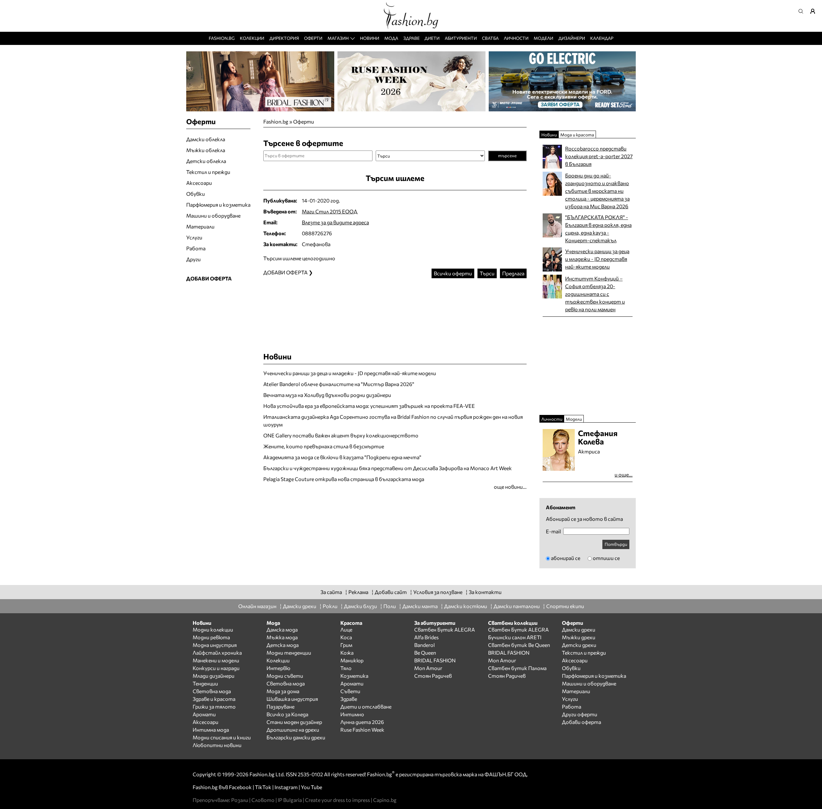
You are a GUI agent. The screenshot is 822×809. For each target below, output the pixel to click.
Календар (601, 38)
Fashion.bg (222, 38)
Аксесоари (199, 183)
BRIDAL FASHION (435, 660)
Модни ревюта (211, 637)
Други (193, 259)
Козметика (354, 676)
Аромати (204, 714)
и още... (624, 474)
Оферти (313, 38)
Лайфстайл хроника (217, 653)
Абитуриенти (461, 38)
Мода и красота (577, 134)
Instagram (286, 787)
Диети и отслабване (365, 706)
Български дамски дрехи (296, 737)
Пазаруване (280, 706)
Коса (346, 637)
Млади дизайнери (213, 676)
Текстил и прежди (208, 172)
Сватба (490, 38)
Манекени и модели (216, 660)
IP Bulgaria (290, 800)
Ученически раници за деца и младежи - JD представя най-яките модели (349, 373)
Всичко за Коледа (287, 714)
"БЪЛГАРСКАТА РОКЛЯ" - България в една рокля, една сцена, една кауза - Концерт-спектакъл (598, 228)
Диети (432, 38)
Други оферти (579, 714)
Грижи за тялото (214, 706)
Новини (369, 38)
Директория (284, 38)
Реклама (358, 592)
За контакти (485, 592)
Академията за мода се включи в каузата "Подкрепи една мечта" (342, 457)
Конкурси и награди (216, 668)
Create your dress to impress (337, 800)
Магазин (338, 38)
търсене (507, 155)
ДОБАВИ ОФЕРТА (209, 278)
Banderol (424, 645)
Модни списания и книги (222, 737)
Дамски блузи (360, 606)
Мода (391, 38)
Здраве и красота (214, 699)
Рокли (330, 606)
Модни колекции (213, 629)
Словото (263, 800)
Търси (487, 273)
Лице (346, 629)
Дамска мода (282, 629)
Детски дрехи (579, 645)
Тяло (346, 668)
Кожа (347, 653)
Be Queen (425, 653)
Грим (346, 645)
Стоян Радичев (433, 676)
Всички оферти (453, 273)
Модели (543, 38)
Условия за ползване (437, 592)
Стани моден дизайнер (294, 722)
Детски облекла (206, 161)
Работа (196, 248)
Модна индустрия (215, 645)
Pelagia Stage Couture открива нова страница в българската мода (343, 479)
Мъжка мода (282, 637)
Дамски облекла (205, 139)
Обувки (195, 194)
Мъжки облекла (205, 150)
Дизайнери (571, 38)
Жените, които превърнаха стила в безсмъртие (323, 446)
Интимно (352, 714)
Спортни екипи (565, 606)
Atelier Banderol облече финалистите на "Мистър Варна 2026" (338, 384)
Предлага (513, 273)
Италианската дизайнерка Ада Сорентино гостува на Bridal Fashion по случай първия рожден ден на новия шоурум (393, 420)
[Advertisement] (395, 308)
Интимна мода (211, 730)
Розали (239, 800)
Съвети (350, 691)
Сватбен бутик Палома (517, 668)
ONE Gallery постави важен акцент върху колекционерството (340, 435)
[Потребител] (814, 11)
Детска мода (283, 645)
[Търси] (802, 11)
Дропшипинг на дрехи (293, 730)
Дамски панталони (517, 606)
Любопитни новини (217, 745)
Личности (516, 38)
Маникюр (351, 660)
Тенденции (205, 683)
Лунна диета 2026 (362, 722)
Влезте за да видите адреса (335, 222)
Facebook (240, 787)
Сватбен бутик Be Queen (519, 645)
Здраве (411, 38)
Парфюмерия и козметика (218, 205)
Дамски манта (420, 606)
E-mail (553, 531)
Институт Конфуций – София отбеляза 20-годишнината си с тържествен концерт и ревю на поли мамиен (595, 293)
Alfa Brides (426, 637)
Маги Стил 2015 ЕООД (329, 211)
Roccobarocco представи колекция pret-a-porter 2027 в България (599, 156)
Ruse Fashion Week (362, 730)
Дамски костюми (465, 606)
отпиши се (606, 558)
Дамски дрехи (299, 606)
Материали (200, 226)
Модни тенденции (289, 653)
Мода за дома (283, 691)
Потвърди (616, 544)
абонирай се (565, 558)
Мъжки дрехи (578, 637)
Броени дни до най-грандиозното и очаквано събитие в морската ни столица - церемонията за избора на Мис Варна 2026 (597, 190)
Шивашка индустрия (292, 699)
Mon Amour (428, 668)
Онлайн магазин (257, 606)
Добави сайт (391, 592)
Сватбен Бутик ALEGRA (444, 629)
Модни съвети (285, 676)
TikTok (263, 787)
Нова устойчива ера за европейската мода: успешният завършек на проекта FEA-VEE (369, 406)
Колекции (252, 38)
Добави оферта (581, 722)
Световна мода (212, 691)
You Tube (311, 787)
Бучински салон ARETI (514, 637)
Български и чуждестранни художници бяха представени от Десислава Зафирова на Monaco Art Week (387, 468)
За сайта (331, 592)
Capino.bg (385, 800)
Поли (389, 606)
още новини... (510, 487)
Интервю (278, 668)
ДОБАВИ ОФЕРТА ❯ (288, 272)
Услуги (194, 237)
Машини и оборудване (213, 215)
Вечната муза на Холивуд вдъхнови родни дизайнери (327, 395)
